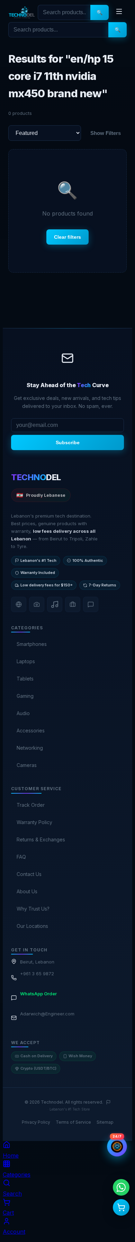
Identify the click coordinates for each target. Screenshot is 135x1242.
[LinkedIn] (72, 604)
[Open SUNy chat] (117, 1146)
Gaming (25, 696)
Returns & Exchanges (41, 839)
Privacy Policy (36, 1122)
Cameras (27, 765)
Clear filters (67, 237)
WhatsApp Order (38, 993)
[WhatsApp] (90, 604)
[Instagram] (36, 604)
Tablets (25, 679)
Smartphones (32, 644)
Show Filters (105, 133)
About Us (27, 891)
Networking (30, 748)
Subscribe (68, 442)
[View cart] (121, 1207)
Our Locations (32, 926)
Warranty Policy (34, 822)
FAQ (21, 857)
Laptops (26, 661)
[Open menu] (119, 12)
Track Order (31, 805)
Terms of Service (73, 1122)
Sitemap (105, 1122)
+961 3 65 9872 (37, 973)
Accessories (31, 730)
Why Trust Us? (33, 909)
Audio (23, 713)
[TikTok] (54, 604)
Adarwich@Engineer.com (47, 1013)
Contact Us (29, 874)
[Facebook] (18, 604)
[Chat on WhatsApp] (121, 1187)
